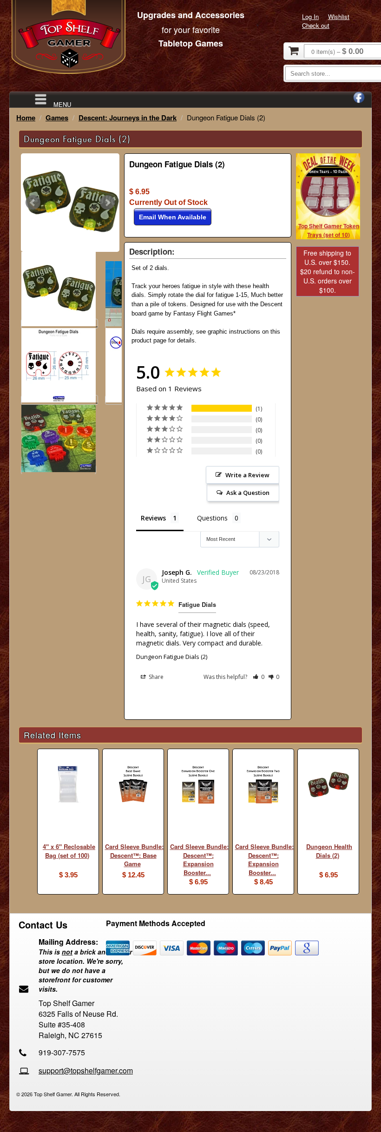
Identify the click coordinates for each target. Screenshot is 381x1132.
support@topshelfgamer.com (86, 1070)
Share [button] (155, 677)
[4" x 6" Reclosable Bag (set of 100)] (68, 785)
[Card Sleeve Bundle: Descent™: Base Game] (133, 785)
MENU (62, 104)
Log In (310, 16)
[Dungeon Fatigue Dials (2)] (70, 202)
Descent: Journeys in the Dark (128, 117)
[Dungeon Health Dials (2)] (328, 785)
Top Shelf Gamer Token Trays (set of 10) (328, 230)
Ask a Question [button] (247, 492)
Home (25, 117)
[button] (258, 677)
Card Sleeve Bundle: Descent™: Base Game (134, 855)
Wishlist (338, 16)
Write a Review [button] (247, 475)
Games (57, 117)
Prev (33, 202)
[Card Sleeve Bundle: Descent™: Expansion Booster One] (198, 785)
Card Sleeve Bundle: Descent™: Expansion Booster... (199, 859)
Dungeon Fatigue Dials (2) (171, 656)
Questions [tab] (212, 517)
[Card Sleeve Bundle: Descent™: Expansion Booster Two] (263, 785)
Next (107, 202)
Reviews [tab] (153, 517)
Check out (315, 25)
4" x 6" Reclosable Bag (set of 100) (69, 851)
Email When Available (172, 217)
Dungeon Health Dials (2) (329, 851)
